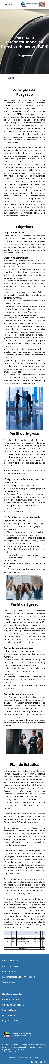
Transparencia (8, 982)
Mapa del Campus (10, 1010)
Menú (11, 78)
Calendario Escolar (10, 999)
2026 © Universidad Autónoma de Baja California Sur (25, 1058)
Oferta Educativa (9, 971)
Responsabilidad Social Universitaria (18, 976)
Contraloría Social (10, 966)
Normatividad (8, 1015)
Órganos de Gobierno (12, 1020)
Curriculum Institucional (13, 1004)
